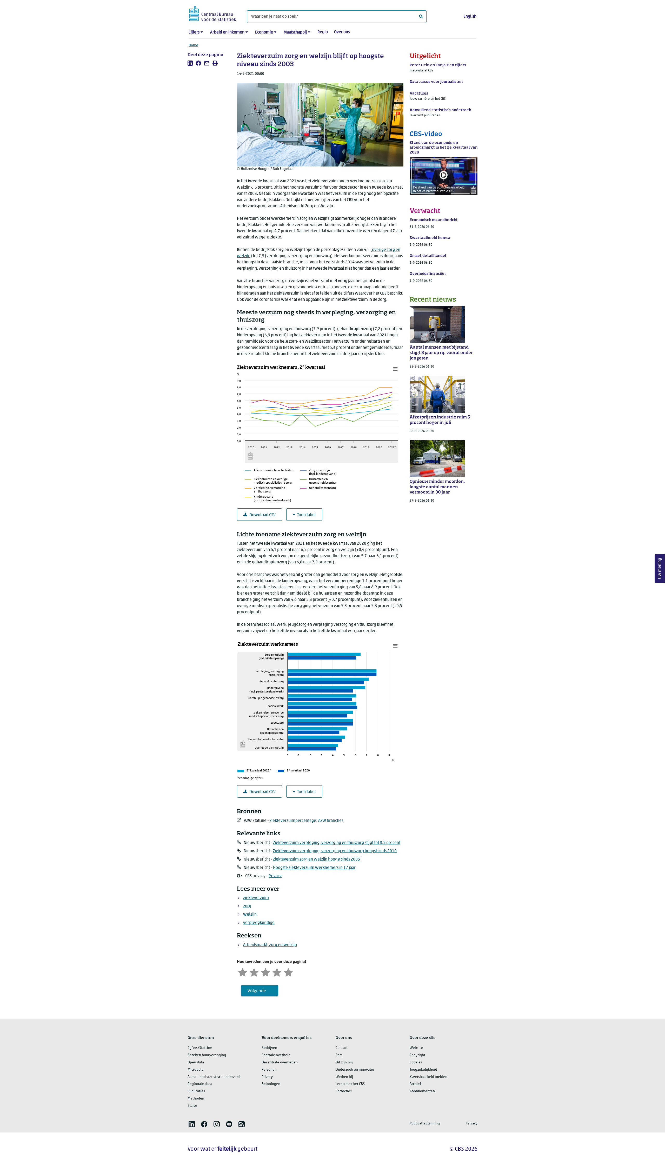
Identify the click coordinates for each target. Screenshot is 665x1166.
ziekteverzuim (256, 898)
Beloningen (271, 1084)
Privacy (275, 876)
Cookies (416, 1062)
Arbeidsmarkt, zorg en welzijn (270, 945)
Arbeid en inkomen (227, 32)
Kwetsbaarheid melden (428, 1077)
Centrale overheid (276, 1055)
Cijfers (194, 32)
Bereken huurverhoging (207, 1055)
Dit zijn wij (344, 1062)
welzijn (250, 914)
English (469, 17)
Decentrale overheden (280, 1062)
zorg (247, 906)
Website (416, 1048)
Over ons (342, 32)
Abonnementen (422, 1091)
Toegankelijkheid (423, 1069)
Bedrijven (269, 1048)
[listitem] (190, 63)
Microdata (195, 1069)
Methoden (196, 1098)
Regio (322, 32)
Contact (342, 1048)
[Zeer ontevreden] (242, 972)
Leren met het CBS (350, 1084)
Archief (415, 1084)
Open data (196, 1062)
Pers (339, 1055)
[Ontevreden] (254, 972)
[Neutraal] (265, 972)
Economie (264, 32)
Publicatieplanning (425, 1123)
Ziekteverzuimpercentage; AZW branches (306, 821)
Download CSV (262, 515)
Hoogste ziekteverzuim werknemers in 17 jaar (314, 868)
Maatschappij (295, 32)
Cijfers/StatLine (200, 1048)
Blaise (192, 1106)
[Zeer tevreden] (288, 972)
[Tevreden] (277, 972)
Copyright (417, 1055)
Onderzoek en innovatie (355, 1069)
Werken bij (344, 1077)
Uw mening (660, 568)
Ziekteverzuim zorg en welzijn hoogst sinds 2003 (316, 859)
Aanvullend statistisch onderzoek (214, 1077)
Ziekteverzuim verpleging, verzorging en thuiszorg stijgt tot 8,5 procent (336, 843)
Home (193, 45)
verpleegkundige (259, 923)
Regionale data (200, 1084)
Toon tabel (306, 515)
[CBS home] (213, 12)
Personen (269, 1069)
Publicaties (196, 1091)
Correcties (344, 1091)
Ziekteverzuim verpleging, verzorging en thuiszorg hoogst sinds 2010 (335, 851)
